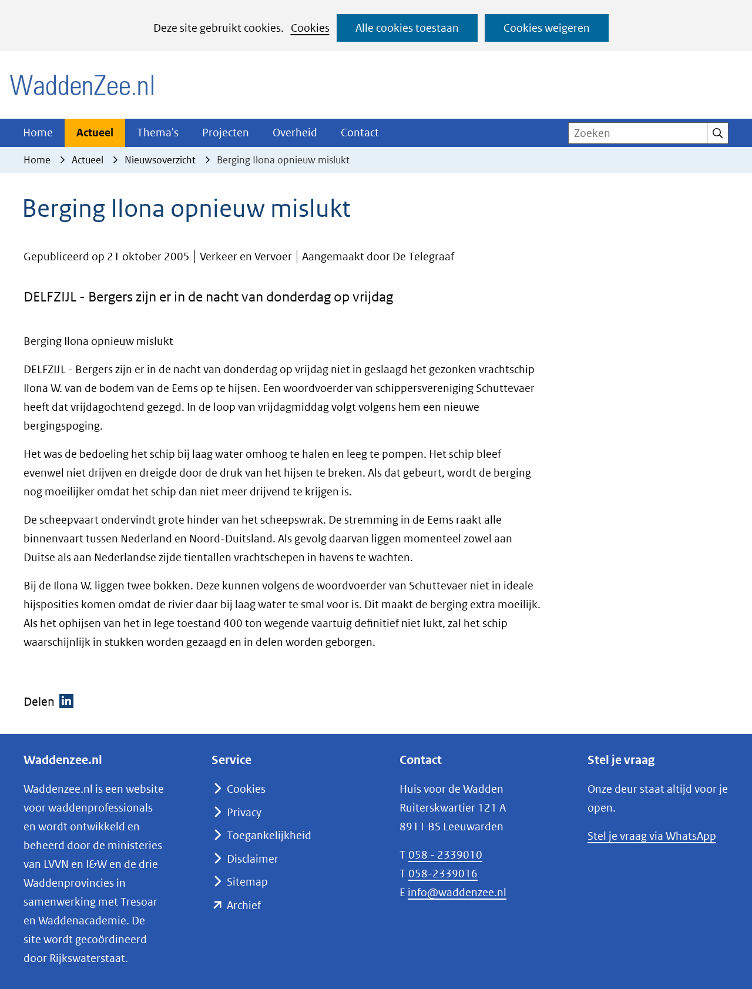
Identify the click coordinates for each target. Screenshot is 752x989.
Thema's (158, 132)
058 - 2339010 (445, 854)
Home (38, 132)
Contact (360, 132)
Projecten (225, 132)
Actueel (94, 132)
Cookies (310, 28)
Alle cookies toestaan (407, 28)
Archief (244, 905)
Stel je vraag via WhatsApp (652, 836)
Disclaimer (252, 859)
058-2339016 (443, 873)
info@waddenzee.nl (457, 892)
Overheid (295, 132)
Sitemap (247, 882)
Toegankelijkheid (269, 835)
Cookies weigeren (546, 28)
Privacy (244, 812)
